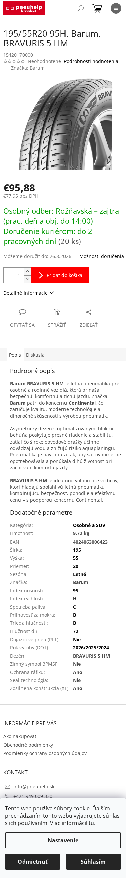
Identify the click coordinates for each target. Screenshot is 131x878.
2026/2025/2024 (91, 647)
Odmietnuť (33, 861)
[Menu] (116, 8)
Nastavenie (63, 840)
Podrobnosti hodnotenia (91, 61)
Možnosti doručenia (101, 256)
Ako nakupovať (19, 736)
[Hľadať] (80, 8)
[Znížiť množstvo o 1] (27, 279)
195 (77, 550)
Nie (77, 639)
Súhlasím (93, 861)
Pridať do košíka (64, 275)
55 (75, 558)
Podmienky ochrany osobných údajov (45, 753)
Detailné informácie (25, 293)
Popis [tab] (15, 355)
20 (75, 566)
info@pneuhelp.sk (33, 786)
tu (91, 823)
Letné (79, 574)
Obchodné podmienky (28, 745)
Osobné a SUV (89, 525)
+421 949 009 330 (32, 796)
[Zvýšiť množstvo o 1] (27, 271)
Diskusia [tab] (35, 355)
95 (75, 590)
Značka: (28, 68)
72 (75, 631)
